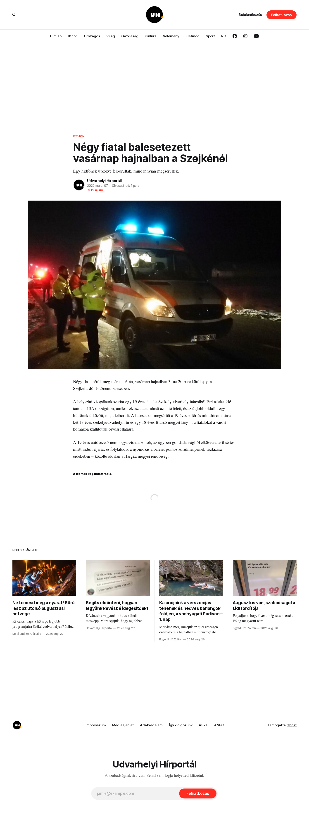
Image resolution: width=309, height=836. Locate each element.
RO (223, 36)
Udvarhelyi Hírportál (104, 180)
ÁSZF (203, 725)
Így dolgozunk (181, 725)
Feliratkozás (281, 15)
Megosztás (97, 190)
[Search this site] (14, 14)
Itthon (73, 36)
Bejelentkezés (250, 14)
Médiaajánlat (123, 725)
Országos (92, 36)
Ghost (292, 725)
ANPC (219, 725)
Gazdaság (129, 36)
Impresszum (96, 725)
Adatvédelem (151, 725)
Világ (110, 36)
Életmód (193, 36)
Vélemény (171, 36)
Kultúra (151, 36)
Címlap (56, 36)
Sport (210, 36)
